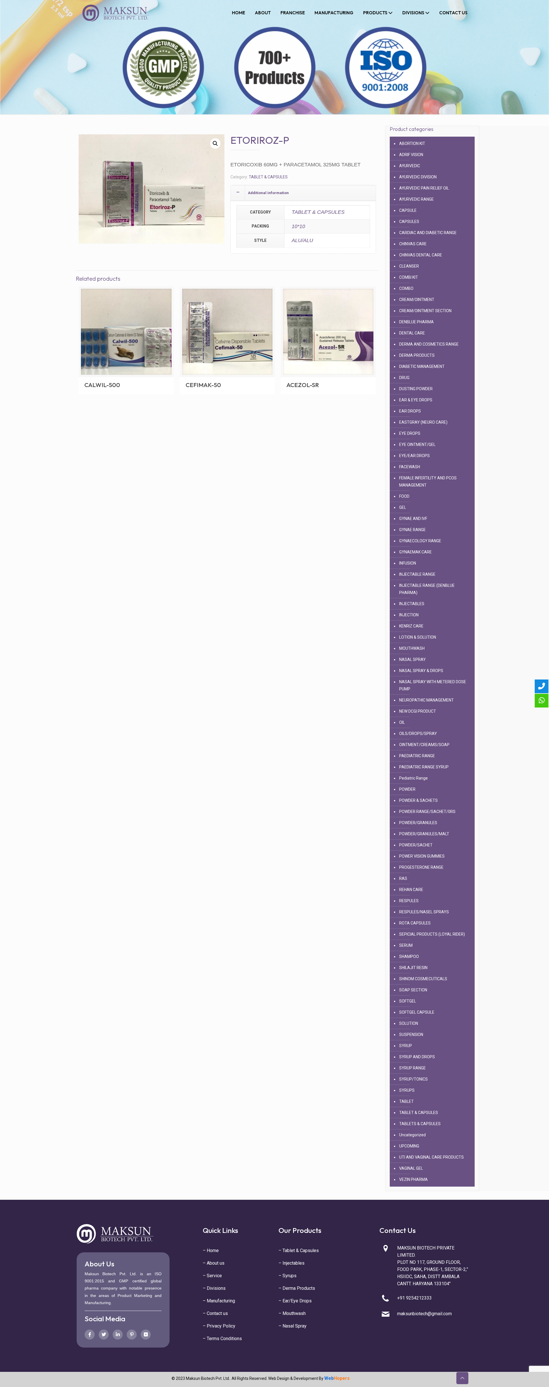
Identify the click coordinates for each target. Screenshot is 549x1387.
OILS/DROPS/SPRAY (418, 733)
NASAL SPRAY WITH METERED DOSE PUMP (432, 685)
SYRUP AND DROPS (417, 1057)
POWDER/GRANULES (418, 822)
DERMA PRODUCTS (417, 355)
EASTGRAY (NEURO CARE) (423, 422)
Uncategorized (412, 1135)
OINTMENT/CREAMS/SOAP (424, 744)
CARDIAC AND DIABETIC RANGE (428, 232)
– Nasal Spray (293, 1326)
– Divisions (214, 1288)
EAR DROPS (410, 411)
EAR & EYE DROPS (415, 400)
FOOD (404, 496)
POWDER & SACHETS (418, 800)
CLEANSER (409, 266)
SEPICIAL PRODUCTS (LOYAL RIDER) (432, 934)
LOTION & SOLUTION (417, 637)
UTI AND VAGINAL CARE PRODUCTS (431, 1157)
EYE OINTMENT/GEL (417, 444)
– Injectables (292, 1263)
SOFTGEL (407, 1001)
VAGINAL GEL (411, 1168)
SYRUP (405, 1045)
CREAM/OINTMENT (416, 299)
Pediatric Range (413, 778)
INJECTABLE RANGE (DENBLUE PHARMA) (427, 589)
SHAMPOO (409, 956)
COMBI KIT (408, 277)
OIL (402, 722)
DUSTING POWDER (416, 388)
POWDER (407, 789)
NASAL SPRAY (412, 659)
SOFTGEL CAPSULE (416, 1012)
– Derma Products (297, 1288)
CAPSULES (409, 221)
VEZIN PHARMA (413, 1179)
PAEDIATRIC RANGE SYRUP (424, 767)
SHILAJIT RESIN (413, 967)
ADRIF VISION (411, 154)
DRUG (404, 377)
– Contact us (215, 1313)
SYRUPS (407, 1090)
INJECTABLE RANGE (417, 574)
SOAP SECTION (413, 990)
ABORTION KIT (412, 143)
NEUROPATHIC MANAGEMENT (426, 700)
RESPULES (409, 900)
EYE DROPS (409, 433)
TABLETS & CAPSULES (420, 1123)
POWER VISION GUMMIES (422, 856)
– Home (211, 1250)
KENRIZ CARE (411, 626)
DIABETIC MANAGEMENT (422, 366)
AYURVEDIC (409, 166)
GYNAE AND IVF (413, 518)
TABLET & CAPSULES (268, 177)
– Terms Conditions (222, 1338)
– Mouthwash (292, 1313)
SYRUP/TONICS (413, 1079)
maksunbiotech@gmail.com (424, 1313)
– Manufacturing (219, 1301)
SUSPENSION (411, 1034)
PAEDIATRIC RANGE (417, 756)
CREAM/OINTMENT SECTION (425, 310)
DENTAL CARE (412, 333)
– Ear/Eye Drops (295, 1301)
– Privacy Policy (219, 1326)
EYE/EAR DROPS (414, 455)
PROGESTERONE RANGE (421, 867)
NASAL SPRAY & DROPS (421, 670)
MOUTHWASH (412, 648)
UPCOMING (409, 1146)
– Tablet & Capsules (299, 1250)
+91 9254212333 (414, 1298)
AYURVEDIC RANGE (416, 199)
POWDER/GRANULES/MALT (424, 834)
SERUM (406, 945)
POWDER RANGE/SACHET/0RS (427, 811)
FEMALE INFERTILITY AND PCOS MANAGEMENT (428, 481)
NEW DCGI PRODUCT (417, 711)
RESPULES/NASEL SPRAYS (424, 912)
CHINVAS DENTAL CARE (420, 255)
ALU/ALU (302, 240)
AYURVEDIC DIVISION (418, 177)
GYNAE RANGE (412, 529)
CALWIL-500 (102, 384)
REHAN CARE (411, 889)
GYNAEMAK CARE (415, 552)
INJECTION (409, 615)
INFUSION (407, 563)
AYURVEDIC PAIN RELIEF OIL (424, 188)
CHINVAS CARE (413, 244)
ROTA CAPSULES (415, 923)
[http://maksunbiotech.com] (115, 13)
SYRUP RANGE (412, 1068)
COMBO (406, 288)
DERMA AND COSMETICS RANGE (429, 344)
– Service (212, 1275)
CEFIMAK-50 (203, 384)
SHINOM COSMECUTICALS (423, 979)
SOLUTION (408, 1023)
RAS (403, 878)
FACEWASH (409, 467)
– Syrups (288, 1275)
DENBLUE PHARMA (416, 322)
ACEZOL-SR (303, 384)
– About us (213, 1263)
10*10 (298, 226)
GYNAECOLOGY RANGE (420, 541)
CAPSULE (408, 210)
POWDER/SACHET (416, 845)
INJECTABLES (411, 603)
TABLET (406, 1101)
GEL (402, 507)
